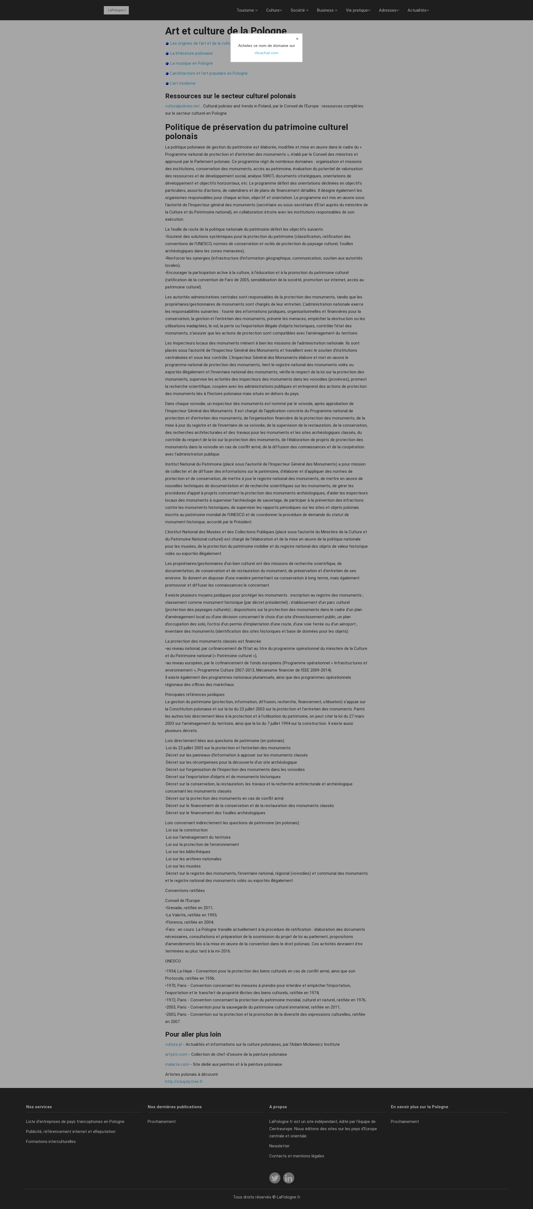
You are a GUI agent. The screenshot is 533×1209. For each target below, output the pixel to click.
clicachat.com (266, 53)
